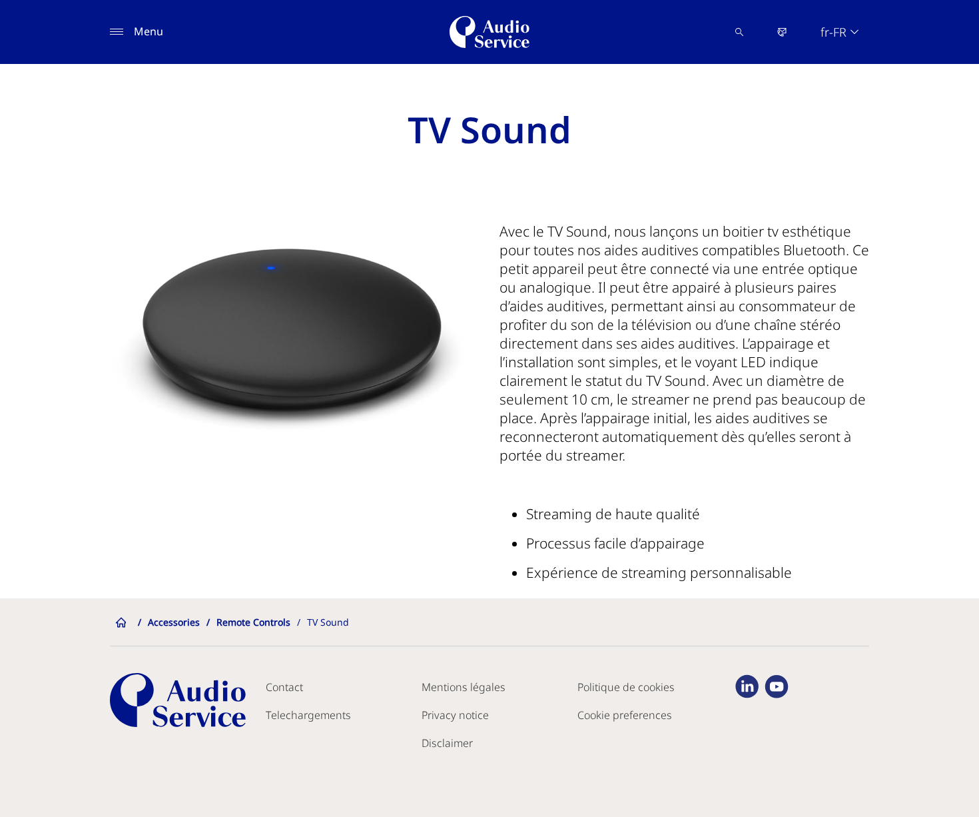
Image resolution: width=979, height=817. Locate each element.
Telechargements (308, 715)
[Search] (739, 32)
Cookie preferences (624, 715)
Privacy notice (455, 715)
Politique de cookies (626, 687)
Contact (284, 687)
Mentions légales (463, 687)
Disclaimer (447, 743)
